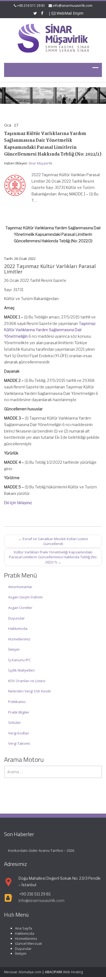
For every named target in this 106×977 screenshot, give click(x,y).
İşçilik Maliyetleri (21, 670)
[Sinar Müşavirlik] (53, 38)
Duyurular (16, 618)
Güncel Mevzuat (28, 943)
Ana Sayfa (23, 928)
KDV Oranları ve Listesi (26, 680)
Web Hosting (73, 972)
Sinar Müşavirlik (40, 163)
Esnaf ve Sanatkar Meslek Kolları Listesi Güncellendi (53, 541)
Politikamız (17, 701)
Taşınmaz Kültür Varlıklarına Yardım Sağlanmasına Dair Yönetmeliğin (50, 330)
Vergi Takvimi (19, 743)
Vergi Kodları (18, 733)
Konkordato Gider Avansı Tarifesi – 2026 (41, 850)
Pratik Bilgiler (18, 712)
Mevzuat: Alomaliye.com (22, 972)
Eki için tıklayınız (18, 502)
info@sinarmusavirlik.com (72, 5)
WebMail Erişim (69, 13)
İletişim (14, 649)
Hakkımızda (17, 628)
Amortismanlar (20, 586)
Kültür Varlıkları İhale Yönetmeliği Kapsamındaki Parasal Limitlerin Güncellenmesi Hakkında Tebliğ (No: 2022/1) (53, 557)
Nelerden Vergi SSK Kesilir (29, 691)
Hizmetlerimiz (19, 639)
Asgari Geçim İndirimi (25, 597)
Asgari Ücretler (20, 607)
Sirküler (14, 722)
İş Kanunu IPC (19, 659)
